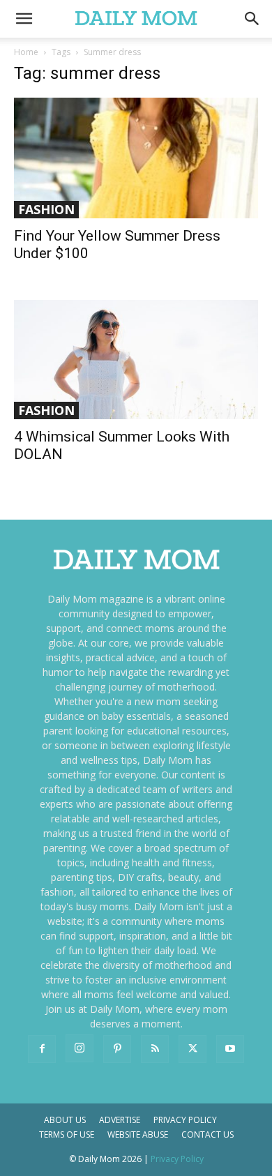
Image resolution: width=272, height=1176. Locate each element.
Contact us (207, 1134)
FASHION (46, 209)
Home (26, 52)
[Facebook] (42, 1049)
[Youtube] (230, 1049)
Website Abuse (137, 1134)
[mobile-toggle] (23, 19)
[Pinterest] (117, 1049)
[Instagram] (79, 1048)
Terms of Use (66, 1134)
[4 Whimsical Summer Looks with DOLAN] (136, 359)
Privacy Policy (185, 1120)
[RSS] (155, 1049)
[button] (252, 19)
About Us (65, 1120)
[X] (192, 1049)
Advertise (119, 1120)
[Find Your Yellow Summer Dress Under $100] (136, 158)
